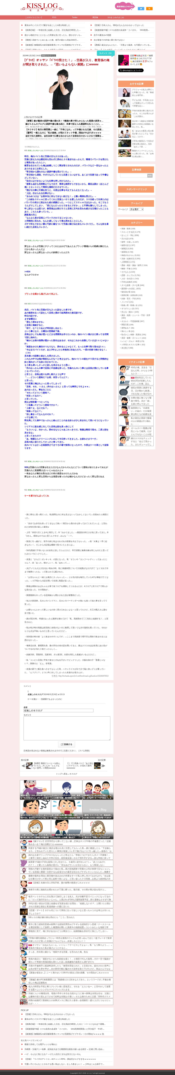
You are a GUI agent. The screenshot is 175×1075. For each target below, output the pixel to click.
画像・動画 (128, 229)
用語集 (95, 17)
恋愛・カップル (130, 275)
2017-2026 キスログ (86, 1073)
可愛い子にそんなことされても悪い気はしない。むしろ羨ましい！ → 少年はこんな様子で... (64, 1064)
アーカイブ (123, 209)
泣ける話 (127, 239)
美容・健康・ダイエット (133, 338)
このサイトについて (33, 17)
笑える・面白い (130, 312)
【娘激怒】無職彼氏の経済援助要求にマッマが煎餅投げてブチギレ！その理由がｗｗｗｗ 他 (64, 1034)
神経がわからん (130, 255)
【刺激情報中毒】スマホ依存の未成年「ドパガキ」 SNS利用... (121, 30)
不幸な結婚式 (129, 282)
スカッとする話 (130, 232)
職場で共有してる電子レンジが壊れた (41, 1044)
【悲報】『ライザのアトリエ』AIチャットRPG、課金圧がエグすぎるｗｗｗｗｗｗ (60, 1059)
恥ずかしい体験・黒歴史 (133, 335)
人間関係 (128, 262)
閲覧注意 (127, 325)
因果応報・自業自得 (131, 295)
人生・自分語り (130, 279)
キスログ (73, 774)
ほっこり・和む (130, 235)
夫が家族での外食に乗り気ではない (109, 40)
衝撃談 (127, 249)
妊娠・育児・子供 (131, 299)
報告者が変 (128, 292)
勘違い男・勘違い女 (131, 305)
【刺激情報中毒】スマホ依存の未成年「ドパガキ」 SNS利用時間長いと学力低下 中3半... (64, 1029)
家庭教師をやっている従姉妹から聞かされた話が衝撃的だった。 (54, 595)
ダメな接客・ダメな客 (132, 285)
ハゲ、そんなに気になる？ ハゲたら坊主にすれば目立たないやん (53, 1054)
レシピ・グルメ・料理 (132, 341)
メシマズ (127, 302)
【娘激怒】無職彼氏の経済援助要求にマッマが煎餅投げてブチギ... (53, 45)
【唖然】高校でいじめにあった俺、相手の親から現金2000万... (51, 40)
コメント (27, 715)
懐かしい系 (127, 331)
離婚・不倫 (129, 269)
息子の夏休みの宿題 (102, 35)
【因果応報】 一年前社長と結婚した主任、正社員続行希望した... (52, 30)
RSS (54, 17)
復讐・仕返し (130, 242)
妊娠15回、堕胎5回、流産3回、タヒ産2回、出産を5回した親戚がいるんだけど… (61, 654)
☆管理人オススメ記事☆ (133, 345)
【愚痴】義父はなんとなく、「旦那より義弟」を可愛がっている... (122, 45)
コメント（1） (106, 53)
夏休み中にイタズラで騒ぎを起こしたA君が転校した (47, 25)
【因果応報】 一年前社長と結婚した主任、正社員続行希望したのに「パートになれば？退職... (65, 1024)
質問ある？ (127, 328)
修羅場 (127, 252)
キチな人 (128, 272)
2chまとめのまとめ (115, 17)
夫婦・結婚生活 (130, 259)
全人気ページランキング (31, 1040)
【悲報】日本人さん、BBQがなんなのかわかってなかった (119, 25)
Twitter (75, 17)
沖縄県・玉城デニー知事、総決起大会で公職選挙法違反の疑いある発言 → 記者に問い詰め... (64, 1049)
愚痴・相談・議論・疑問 (134, 265)
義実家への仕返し (131, 289)
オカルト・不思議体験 (132, 321)
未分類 (127, 348)
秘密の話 (128, 245)
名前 (25, 707)
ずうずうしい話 (130, 309)
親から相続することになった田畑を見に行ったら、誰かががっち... (53, 35)
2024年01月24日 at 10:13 (54, 694)
